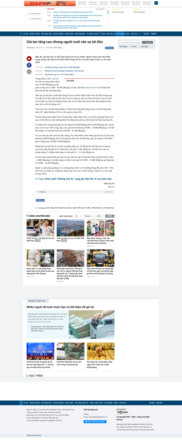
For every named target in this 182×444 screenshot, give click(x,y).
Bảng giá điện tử (36, 13)
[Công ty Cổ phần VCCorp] (135, 411)
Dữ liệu (146, 34)
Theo (74, 192)
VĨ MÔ (103, 34)
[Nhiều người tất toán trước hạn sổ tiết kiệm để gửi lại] (92, 324)
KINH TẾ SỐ (110, 34)
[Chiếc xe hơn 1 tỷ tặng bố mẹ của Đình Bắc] (40, 227)
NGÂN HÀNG (69, 34)
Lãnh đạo (144, 46)
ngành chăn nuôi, (78, 208)
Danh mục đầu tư (36, 19)
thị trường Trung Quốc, (63, 208)
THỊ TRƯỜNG (120, 34)
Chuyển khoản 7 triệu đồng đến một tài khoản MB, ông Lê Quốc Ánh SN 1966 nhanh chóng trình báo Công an (47, 329)
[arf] (75, 194)
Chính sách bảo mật (34, 435)
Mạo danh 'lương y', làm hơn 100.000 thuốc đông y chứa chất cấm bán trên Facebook (100, 240)
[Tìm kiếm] (147, 42)
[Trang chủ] (21, 34)
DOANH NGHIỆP (58, 34)
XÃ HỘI (25, 34)
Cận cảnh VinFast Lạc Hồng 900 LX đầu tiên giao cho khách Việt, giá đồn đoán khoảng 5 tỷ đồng (100, 271)
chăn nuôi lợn (91, 87)
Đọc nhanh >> (100, 9)
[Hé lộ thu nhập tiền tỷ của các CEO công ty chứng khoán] (70, 351)
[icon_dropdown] (156, 3)
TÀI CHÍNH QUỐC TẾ (93, 34)
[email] (29, 71)
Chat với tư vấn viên (96, 422)
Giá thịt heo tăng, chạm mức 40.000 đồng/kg (62, 67)
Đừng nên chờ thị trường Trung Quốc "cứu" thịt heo (64, 71)
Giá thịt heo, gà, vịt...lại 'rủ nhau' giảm (59, 75)
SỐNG (127, 34)
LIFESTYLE (134, 34)
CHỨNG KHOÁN (34, 34)
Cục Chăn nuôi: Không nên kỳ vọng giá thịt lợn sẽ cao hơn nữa (75, 178)
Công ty (124, 46)
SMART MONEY (80, 34)
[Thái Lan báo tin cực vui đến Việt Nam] (70, 227)
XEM (110, 216)
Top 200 (159, 403)
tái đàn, (88, 208)
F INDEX (153, 34)
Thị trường (58, 48)
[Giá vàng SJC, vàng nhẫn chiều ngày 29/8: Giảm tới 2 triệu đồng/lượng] (101, 351)
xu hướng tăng (108, 208)
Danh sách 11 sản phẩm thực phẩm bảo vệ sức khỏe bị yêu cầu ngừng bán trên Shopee (40, 271)
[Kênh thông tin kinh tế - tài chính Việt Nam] (50, 3)
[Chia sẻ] (29, 65)
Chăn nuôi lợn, (97, 208)
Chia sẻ (110, 48)
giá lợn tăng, (49, 208)
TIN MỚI (70, 81)
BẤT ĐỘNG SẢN (46, 34)
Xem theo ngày (66, 216)
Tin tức (134, 46)
